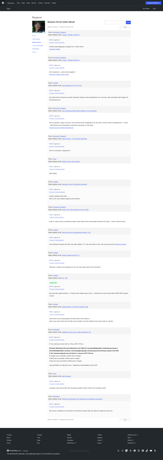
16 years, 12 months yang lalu (57, 192)
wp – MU (65, 278)
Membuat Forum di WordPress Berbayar (74, 184)
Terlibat (99, 435)
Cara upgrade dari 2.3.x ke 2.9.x (72, 85)
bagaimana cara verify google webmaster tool (76, 332)
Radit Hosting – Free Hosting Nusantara (74, 139)
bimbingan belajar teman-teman (59, 74)
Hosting (9, 440)
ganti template (66, 376)
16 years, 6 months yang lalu (56, 67)
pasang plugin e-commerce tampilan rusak (75, 307)
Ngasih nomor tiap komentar (71, 161)
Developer (70, 440)
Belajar (69, 435)
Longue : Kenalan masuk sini (70, 35)
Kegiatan (99, 437)
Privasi (8, 443)
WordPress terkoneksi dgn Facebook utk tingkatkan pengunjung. (82, 399)
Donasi (100, 440)
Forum (8, 8)
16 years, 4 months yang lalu (56, 42)
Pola (38, 443)
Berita (8, 437)
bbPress (131, 440)
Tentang (9, 435)
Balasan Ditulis (36, 42)
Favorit (34, 52)
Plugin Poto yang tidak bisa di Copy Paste (75, 209)
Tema (54, 159)
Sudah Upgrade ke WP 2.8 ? (71, 255)
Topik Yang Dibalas (37, 45)
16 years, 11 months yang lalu (57, 169)
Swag (99, 443)
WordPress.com (133, 435)
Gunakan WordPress (153, 3)
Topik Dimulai (36, 39)
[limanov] (38, 27)
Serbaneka (56, 329)
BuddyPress (132, 443)
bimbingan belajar (54, 49)
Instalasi (55, 83)
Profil (33, 35)
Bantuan (69, 437)
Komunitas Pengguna (59, 32)
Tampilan (39, 435)
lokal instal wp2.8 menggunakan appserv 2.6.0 (76, 232)
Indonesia (25, 450)
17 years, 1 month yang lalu (56, 217)
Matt (130, 437)
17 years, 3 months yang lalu (56, 314)
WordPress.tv (71, 443)
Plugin (38, 440)
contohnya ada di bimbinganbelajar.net (61, 128)
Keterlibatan (35, 48)
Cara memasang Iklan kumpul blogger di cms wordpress (79, 111)
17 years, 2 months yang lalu (56, 263)
